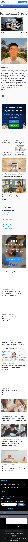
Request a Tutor (7, 213)
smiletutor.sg (17, 85)
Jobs (21, 530)
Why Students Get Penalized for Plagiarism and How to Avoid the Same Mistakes (14, 443)
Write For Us (9, 530)
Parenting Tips (6, 414)
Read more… (4, 491)
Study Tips (11, 314)
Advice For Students (7, 439)
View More (14, 476)
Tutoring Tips (5, 289)
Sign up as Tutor (14, 125)
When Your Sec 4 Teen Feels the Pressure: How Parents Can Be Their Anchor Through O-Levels (14, 418)
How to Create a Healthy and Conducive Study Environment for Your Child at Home (13, 469)
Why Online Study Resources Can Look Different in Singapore (13, 393)
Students (4, 314)
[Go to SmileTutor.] (1, 9)
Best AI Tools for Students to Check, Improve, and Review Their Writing (12, 319)
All (3, 501)
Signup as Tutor (7, 224)
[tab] (5, 96)
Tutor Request (22, 2)
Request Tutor (14, 121)
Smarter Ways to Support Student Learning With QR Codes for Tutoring (12, 293)
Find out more (7, 226)
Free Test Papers (7, 219)
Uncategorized (6, 388)
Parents (13, 414)
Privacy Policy (20, 533)
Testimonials (6, 217)
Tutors (12, 289)
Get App (5, 230)
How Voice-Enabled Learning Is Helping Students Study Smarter (14, 367)
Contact (16, 530)
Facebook (7, 96)
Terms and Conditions (10, 533)
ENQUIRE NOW (14, 259)
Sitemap (14, 535)
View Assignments (8, 228)
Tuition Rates (6, 215)
